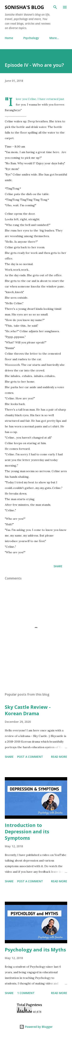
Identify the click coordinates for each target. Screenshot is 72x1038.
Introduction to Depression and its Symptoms (27, 831)
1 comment (26, 993)
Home (9, 38)
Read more (59, 757)
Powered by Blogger (38, 1027)
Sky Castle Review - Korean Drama (28, 710)
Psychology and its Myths (35, 949)
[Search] (55, 7)
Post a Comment (30, 757)
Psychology (31, 38)
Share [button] (58, 566)
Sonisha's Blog (24, 7)
